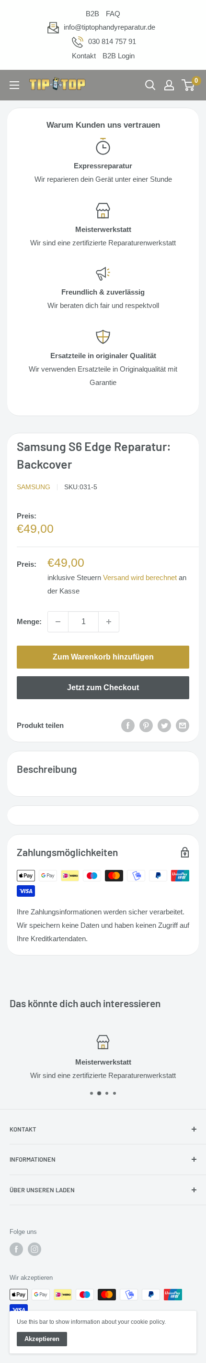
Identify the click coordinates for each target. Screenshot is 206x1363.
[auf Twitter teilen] (164, 725)
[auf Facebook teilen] (128, 725)
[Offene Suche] (150, 85)
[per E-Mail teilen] (182, 725)
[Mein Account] (169, 85)
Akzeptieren (41, 1338)
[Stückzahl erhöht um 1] (109, 622)
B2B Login (119, 56)
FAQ (113, 14)
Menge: (29, 621)
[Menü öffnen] (14, 85)
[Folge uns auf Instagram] (34, 1249)
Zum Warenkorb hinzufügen (103, 657)
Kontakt (84, 56)
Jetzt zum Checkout (103, 687)
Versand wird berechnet (140, 577)
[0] (189, 85)
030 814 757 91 (112, 41)
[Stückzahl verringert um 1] (58, 622)
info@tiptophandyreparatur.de (109, 27)
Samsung (33, 487)
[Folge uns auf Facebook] (16, 1249)
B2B (92, 14)
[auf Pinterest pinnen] (146, 725)
